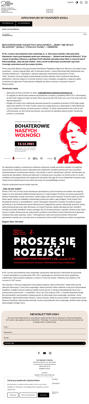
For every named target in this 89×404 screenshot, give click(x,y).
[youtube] (44, 353)
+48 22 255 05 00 (44, 366)
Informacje (7, 23)
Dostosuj (13, 395)
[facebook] (39, 353)
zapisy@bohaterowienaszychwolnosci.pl (55, 93)
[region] (28, 388)
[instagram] (50, 353)
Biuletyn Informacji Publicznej (44, 375)
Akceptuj (43, 395)
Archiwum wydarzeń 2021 (44, 18)
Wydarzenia (24, 23)
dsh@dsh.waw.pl (44, 368)
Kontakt (44, 373)
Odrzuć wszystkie (28, 395)
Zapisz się (9, 343)
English (71, 2)
